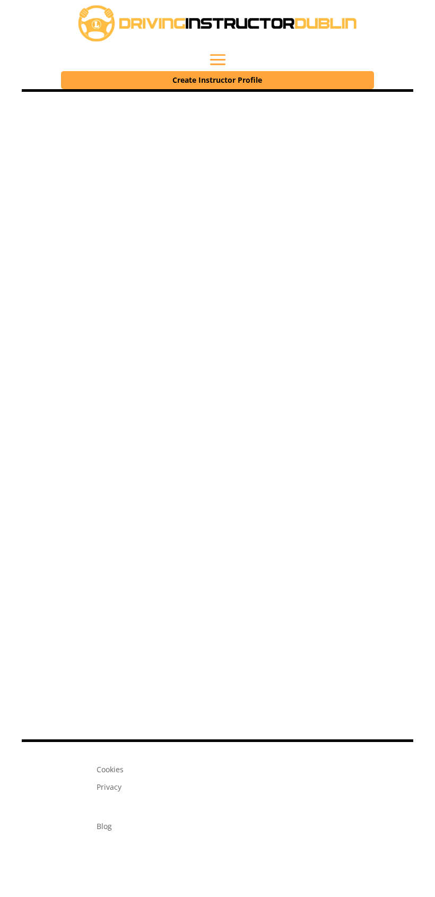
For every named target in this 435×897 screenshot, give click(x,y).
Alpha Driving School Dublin (157, 581)
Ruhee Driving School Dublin (158, 448)
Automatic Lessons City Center (96, 382)
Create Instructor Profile (217, 80)
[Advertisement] (217, 171)
